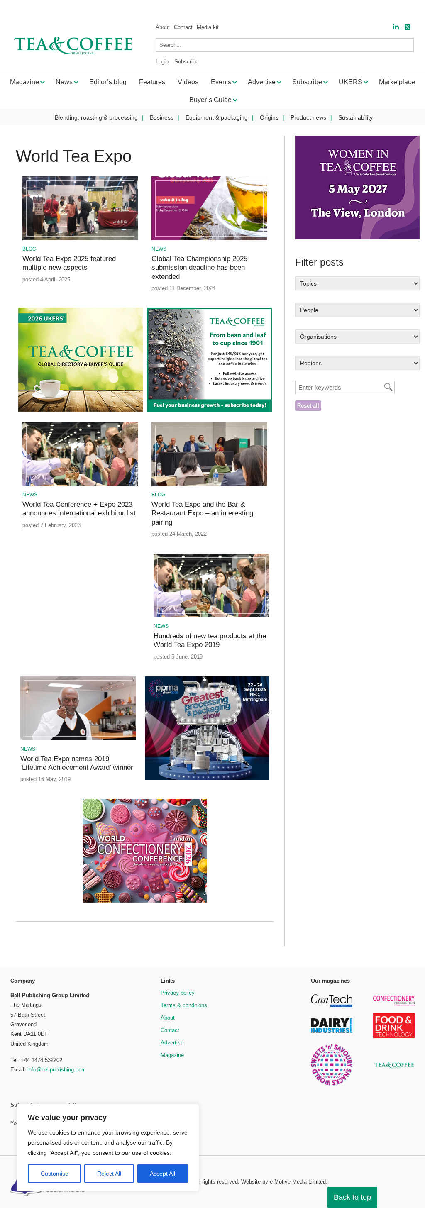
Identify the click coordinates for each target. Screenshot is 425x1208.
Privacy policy (178, 993)
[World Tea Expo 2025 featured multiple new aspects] (80, 239)
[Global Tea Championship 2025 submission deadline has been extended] (209, 239)
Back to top (352, 1197)
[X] (407, 27)
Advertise (172, 1043)
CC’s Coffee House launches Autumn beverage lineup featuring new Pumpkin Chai (166, 8)
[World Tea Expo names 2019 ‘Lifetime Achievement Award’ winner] (78, 739)
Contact (183, 27)
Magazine (172, 1055)
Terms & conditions (184, 1005)
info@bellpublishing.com (56, 1069)
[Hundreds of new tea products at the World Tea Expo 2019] (212, 616)
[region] (108, 1148)
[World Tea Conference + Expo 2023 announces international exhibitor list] (80, 484)
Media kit (208, 27)
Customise (54, 1173)
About (163, 27)
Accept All (162, 1173)
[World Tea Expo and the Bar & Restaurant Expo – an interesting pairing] (209, 484)
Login (162, 62)
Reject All (109, 1173)
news (158, 249)
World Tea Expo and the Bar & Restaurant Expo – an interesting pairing (202, 513)
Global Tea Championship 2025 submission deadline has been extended (199, 268)
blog (29, 249)
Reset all (308, 406)
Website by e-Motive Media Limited (283, 1182)
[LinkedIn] (396, 27)
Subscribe (186, 62)
